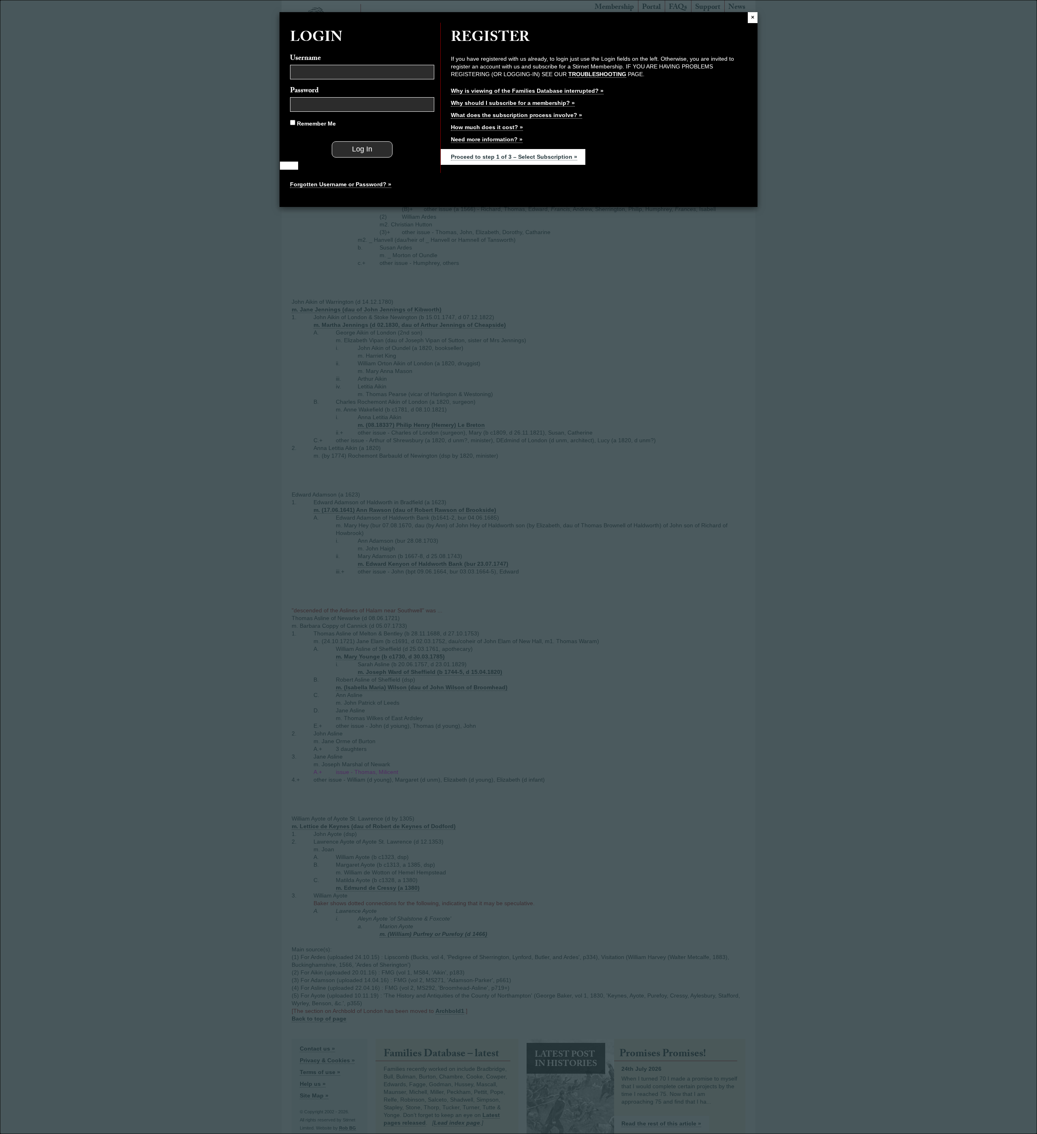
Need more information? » (487, 139)
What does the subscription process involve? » (516, 115)
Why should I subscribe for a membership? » (513, 103)
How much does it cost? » (487, 127)
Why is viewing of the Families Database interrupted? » (527, 90)
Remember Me (315, 123)
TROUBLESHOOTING (597, 74)
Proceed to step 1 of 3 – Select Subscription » (514, 156)
